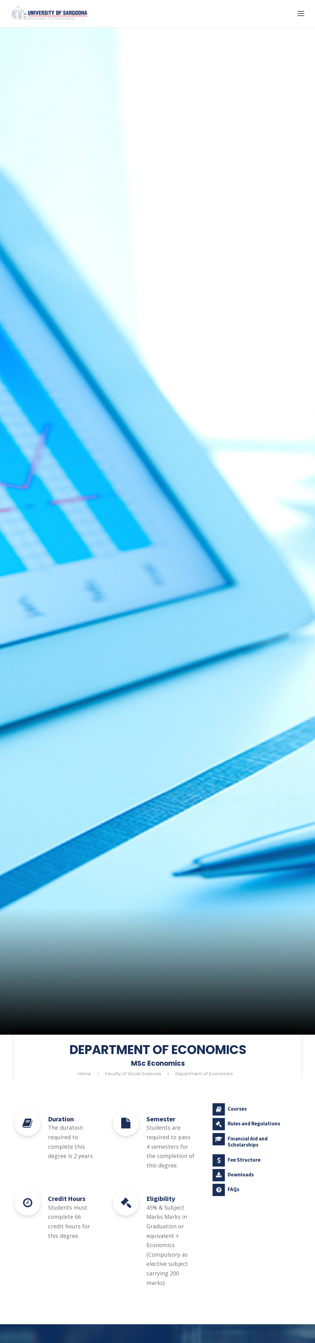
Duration (61, 1119)
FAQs (233, 1189)
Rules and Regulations (254, 1123)
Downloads (241, 1174)
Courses (237, 1108)
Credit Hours (67, 1198)
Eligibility (160, 1198)
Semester (160, 1119)
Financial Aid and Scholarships (248, 1141)
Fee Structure (244, 1159)
